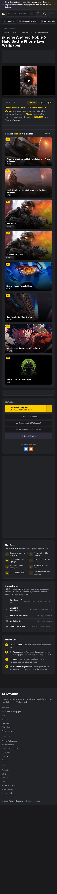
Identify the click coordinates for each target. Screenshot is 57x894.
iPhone (8, 108)
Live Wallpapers (29, 21)
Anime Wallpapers (9, 741)
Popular (5, 719)
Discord (5, 778)
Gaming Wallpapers (10, 748)
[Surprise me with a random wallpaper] (38, 13)
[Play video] (29, 81)
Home (4, 29)
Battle (34, 108)
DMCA (4, 781)
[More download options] (49, 408)
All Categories (7, 731)
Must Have (6, 727)
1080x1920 (38, 117)
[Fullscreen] (51, 93)
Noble (22, 108)
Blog (4, 774)
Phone (40, 108)
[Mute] (46, 93)
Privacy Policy (7, 789)
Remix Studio (30, 436)
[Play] (6, 93)
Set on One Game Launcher (30, 429)
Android (15, 108)
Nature (5, 756)
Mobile (13, 29)
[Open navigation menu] (52, 13)
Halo (29, 108)
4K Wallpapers (8, 744)
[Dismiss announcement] (54, 4)
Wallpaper (9, 111)
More (47, 133)
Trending (10, 21)
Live (45, 108)
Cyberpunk (6, 752)
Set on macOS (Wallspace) (30, 423)
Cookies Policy (7, 793)
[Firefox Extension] (31, 449)
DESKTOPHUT (10, 694)
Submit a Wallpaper (13, 711)
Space (4, 760)
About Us (5, 770)
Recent (5, 715)
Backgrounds (49, 21)
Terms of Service (8, 785)
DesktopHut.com (15, 801)
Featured (5, 723)
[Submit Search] (44, 13)
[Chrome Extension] (26, 449)
